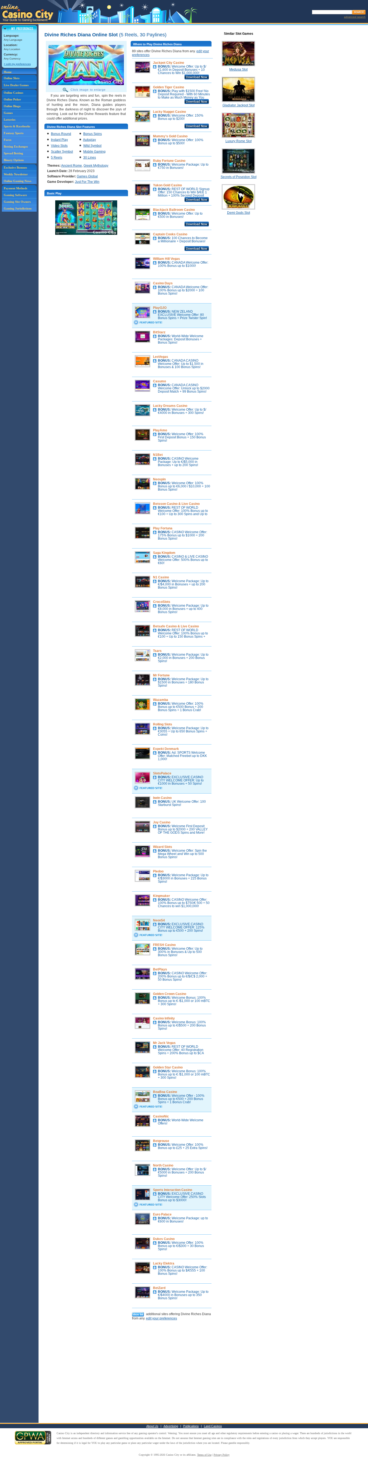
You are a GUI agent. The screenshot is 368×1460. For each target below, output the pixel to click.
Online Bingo (12, 106)
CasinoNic (161, 1116)
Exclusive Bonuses (15, 167)
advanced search (355, 16)
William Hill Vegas (166, 259)
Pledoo (158, 871)
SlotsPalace (162, 773)
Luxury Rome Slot (238, 141)
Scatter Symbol (62, 151)
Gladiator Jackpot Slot (239, 105)
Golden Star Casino (168, 1067)
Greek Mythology (96, 165)
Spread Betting (13, 153)
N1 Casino (161, 577)
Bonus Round (61, 134)
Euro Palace (162, 1214)
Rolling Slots (162, 724)
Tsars (157, 651)
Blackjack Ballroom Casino (174, 210)
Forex (8, 139)
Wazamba (160, 700)
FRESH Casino (164, 945)
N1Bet (158, 455)
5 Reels (56, 157)
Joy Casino (161, 822)
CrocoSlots (161, 602)
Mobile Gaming (94, 151)
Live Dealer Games (16, 85)
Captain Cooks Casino (170, 234)
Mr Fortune (161, 675)
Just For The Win (87, 182)
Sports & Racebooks (17, 126)
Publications (191, 1426)
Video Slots (59, 146)
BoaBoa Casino (165, 1092)
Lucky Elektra (163, 1263)
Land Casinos (213, 1426)
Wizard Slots (162, 847)
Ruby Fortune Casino (169, 161)
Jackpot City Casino (168, 63)
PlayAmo (160, 430)
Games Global (87, 176)
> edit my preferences (17, 63)
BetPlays (160, 969)
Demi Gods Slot (238, 213)
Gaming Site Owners (17, 201)
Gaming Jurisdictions (18, 208)
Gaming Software (15, 195)
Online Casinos (13, 92)
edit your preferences (161, 1318)
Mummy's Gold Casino (170, 136)
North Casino (163, 1165)
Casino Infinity (164, 1018)
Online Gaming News (17, 181)
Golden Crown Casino (169, 994)
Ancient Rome (71, 165)
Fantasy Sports (13, 133)
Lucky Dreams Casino (170, 406)
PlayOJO (159, 308)
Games (8, 112)
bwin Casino (162, 798)
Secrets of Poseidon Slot (238, 177)
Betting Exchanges (16, 146)
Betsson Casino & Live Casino (176, 504)
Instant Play (59, 140)
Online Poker (12, 99)
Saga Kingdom (164, 553)
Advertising (171, 1426)
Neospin (159, 479)
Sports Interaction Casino (172, 1190)
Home (8, 72)
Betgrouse (161, 1141)
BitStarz (159, 332)
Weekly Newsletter (16, 174)
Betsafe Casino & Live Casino (176, 626)
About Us (152, 1426)
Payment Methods (15, 188)
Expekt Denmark (166, 749)
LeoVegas (160, 357)
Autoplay (89, 140)
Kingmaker (161, 896)
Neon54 (159, 920)
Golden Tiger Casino (168, 87)
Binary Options (14, 160)
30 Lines (89, 157)
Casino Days (163, 283)
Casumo (159, 381)
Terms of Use (204, 1454)
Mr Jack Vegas (164, 1043)
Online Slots (11, 78)
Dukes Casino (164, 1239)
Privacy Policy (222, 1454)
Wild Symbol (92, 146)
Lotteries (9, 119)
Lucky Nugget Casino (169, 112)
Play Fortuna (162, 528)
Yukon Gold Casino (167, 185)
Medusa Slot (238, 69)
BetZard (159, 1288)
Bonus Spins (92, 134)
